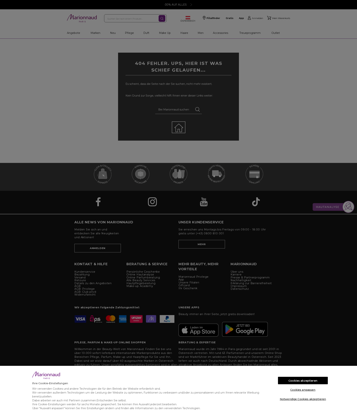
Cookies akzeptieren (302, 380)
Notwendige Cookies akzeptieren (303, 399)
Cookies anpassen (302, 389)
